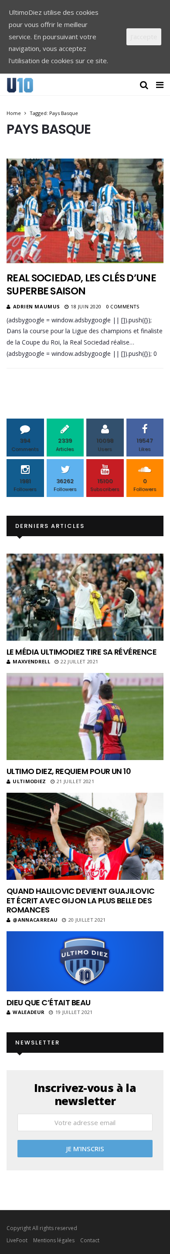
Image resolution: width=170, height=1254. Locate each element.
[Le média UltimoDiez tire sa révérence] (85, 597)
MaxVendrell (31, 661)
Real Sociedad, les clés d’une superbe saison (81, 284)
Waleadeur (28, 1012)
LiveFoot (17, 1240)
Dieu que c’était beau (49, 1002)
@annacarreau (35, 919)
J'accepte (143, 36)
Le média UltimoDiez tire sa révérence (81, 651)
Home (14, 113)
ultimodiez (29, 781)
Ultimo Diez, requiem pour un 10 (69, 771)
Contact (89, 1240)
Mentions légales (54, 1240)
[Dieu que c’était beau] (85, 961)
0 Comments (122, 306)
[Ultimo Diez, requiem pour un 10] (85, 716)
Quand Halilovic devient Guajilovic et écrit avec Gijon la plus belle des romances (81, 900)
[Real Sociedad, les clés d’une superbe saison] (85, 211)
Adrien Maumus (36, 306)
